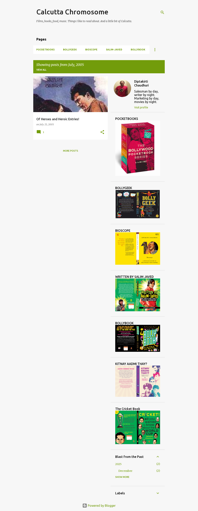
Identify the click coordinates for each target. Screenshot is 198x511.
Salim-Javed (114, 49)
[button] (102, 132)
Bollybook (138, 49)
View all (41, 69)
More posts (70, 151)
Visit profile (141, 107)
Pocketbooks (45, 49)
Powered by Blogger (101, 505)
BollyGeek (70, 49)
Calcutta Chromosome (72, 12)
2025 (118, 464)
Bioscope (91, 49)
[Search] (162, 12)
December (125, 471)
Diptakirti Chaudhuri (141, 83)
